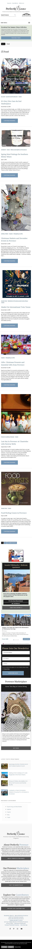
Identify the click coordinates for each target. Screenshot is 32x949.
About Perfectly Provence (16, 858)
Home (3, 44)
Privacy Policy (7, 669)
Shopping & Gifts (18, 233)
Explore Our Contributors (16, 908)
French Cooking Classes (7, 437)
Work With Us (15, 3)
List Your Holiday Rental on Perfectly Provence (16, 922)
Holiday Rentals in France (16, 920)
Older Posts (12, 543)
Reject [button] (10, 947)
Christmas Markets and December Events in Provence (14, 239)
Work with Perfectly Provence (16, 918)
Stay (8, 814)
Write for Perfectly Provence (16, 917)
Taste (20, 96)
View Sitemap (23, 925)
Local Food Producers (12, 96)
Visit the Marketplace (16, 885)
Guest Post (4, 301)
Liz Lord (3, 96)
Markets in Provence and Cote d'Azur (18, 301)
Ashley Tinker (4, 233)
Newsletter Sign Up (9, 915)
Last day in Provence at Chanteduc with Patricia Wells (14, 442)
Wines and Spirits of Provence (19, 149)
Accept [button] (4, 947)
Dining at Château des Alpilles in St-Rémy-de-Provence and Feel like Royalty (18, 782)
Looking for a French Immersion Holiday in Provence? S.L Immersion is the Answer (19, 792)
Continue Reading (9, 120)
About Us (9, 3)
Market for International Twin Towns (15, 307)
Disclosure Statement (20, 923)
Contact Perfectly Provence (12, 925)
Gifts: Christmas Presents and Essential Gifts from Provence (12, 363)
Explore (9, 809)
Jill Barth (3, 149)
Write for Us (21, 3)
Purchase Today (16, 38)
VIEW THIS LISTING (15, 607)
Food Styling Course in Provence (14, 513)
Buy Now (16, 748)
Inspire (11, 233)
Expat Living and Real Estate (14, 806)
